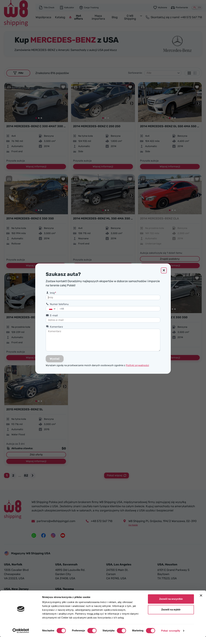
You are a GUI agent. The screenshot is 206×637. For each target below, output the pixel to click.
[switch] (92, 630)
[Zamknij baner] (201, 595)
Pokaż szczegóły (170, 630)
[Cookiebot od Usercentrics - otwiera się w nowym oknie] (21, 630)
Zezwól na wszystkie (171, 598)
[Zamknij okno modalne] (164, 270)
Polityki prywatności (137, 365)
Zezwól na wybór (171, 609)
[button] (55, 309)
